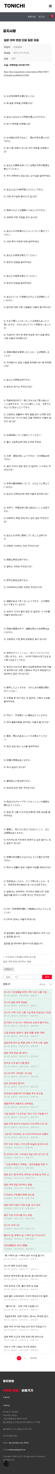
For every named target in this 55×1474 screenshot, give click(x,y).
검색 (47, 977)
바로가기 (27, 1391)
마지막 (33, 1358)
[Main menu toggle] (50, 6)
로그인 (42, 17)
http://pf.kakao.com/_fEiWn (19, 1443)
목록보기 (9, 969)
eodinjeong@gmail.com (16, 1450)
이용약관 (6, 1397)
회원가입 (32, 17)
